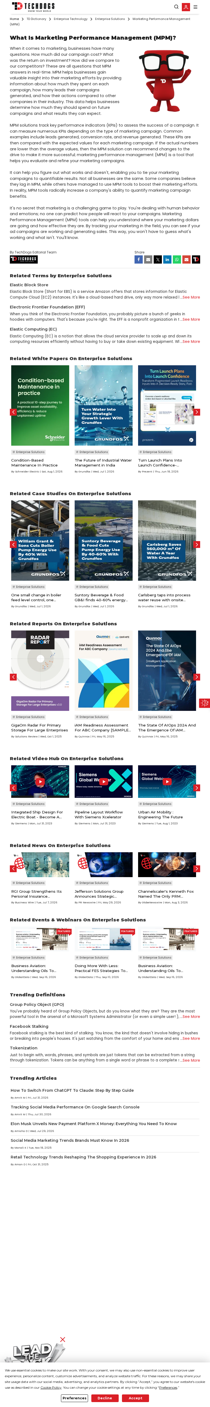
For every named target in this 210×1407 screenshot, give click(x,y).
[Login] (186, 7)
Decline (105, 1398)
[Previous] (13, 412)
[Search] (176, 6)
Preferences (74, 1398)
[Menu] (195, 6)
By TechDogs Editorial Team (33, 252)
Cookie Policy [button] (51, 1387)
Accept (135, 1398)
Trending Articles (33, 1078)
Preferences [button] (168, 1387)
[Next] (196, 412)
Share (139, 252)
